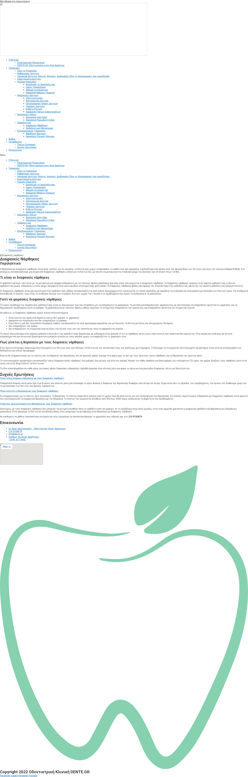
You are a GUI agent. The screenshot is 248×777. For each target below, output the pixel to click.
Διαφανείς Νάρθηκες (37, 125)
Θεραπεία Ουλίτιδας (36, 117)
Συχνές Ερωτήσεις (27, 147)
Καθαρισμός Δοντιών (28, 73)
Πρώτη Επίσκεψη (26, 144)
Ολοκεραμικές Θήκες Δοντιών (42, 103)
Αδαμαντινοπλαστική (37, 90)
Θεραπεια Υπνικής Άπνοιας (40, 136)
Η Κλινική (14, 60)
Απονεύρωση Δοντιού (37, 100)
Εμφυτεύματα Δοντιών (29, 79)
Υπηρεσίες (14, 68)
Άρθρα (12, 139)
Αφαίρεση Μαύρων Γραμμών (40, 92)
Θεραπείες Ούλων (26, 114)
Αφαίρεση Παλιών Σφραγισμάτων (43, 111)
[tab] (124, 378)
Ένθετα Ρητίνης (34, 109)
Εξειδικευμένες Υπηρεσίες (31, 131)
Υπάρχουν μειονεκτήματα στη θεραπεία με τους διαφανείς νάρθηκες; (36, 403)
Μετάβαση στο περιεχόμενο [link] (15, 1)
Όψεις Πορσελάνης (36, 87)
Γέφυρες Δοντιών (35, 106)
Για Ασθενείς (15, 141)
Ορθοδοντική (24, 122)
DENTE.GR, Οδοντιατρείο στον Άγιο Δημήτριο (40, 65)
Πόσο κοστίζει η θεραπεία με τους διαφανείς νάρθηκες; (29, 391)
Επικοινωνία (15, 150)
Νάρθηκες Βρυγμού (36, 133)
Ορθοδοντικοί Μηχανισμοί (39, 128)
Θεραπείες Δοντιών (27, 95)
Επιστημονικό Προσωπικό (30, 62)
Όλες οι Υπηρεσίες (27, 70)
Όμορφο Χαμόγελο (26, 81)
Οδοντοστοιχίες (34, 98)
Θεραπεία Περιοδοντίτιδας (40, 120)
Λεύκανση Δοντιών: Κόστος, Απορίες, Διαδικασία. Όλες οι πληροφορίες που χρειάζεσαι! (63, 76)
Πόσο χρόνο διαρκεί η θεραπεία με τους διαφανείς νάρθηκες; (32, 378)
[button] (124, 155)
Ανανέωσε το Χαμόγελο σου (40, 84)
